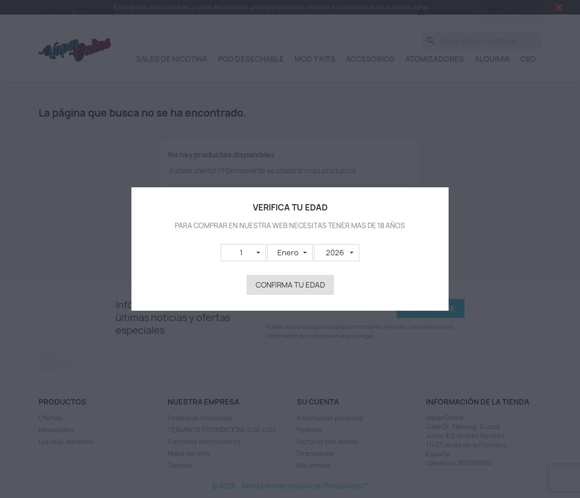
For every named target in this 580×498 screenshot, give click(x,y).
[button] (243, 252)
